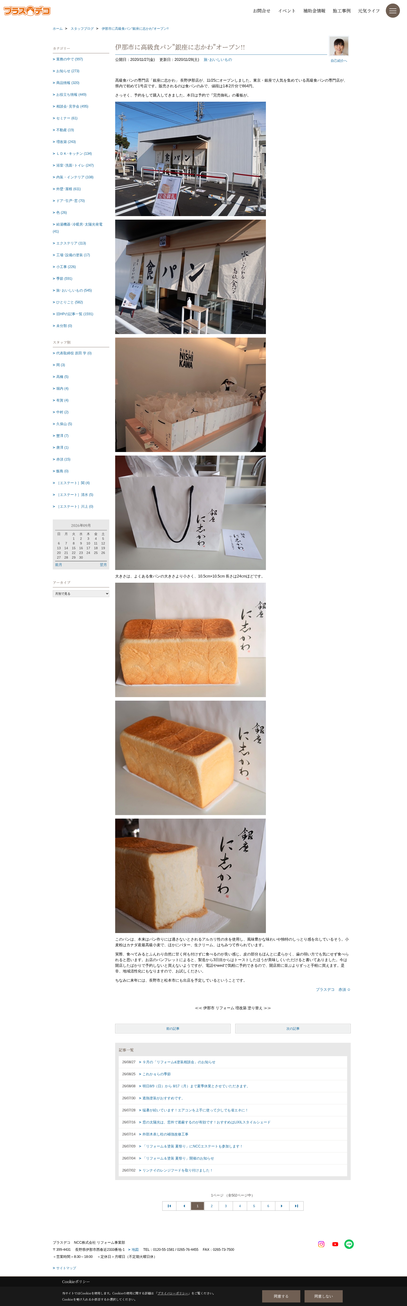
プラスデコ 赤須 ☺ (333, 990)
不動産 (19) (65, 130)
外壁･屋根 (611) (68, 189)
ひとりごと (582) (69, 302)
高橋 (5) (62, 377)
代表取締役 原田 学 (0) (74, 353)
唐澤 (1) (62, 447)
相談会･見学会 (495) (72, 106)
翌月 (103, 565)
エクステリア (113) (71, 243)
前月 (58, 565)
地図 (135, 1249)
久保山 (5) (64, 424)
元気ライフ (369, 10)
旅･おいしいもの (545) (74, 290)
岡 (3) (60, 365)
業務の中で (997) (69, 59)
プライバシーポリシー (173, 1293)
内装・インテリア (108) (75, 177)
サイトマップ (66, 1268)
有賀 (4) (62, 400)
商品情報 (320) (67, 83)
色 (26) (61, 212)
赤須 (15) (63, 459)
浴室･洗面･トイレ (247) (75, 165)
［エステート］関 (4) (73, 483)
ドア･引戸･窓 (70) (70, 201)
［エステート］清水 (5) (74, 495)
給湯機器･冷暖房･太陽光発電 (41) (77, 227)
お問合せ (262, 10)
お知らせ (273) (67, 71)
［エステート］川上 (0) (74, 506)
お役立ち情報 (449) (71, 94)
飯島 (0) (62, 471)
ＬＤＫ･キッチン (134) (74, 153)
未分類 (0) (64, 326)
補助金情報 (314, 10)
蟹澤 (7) (62, 436)
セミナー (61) (66, 118)
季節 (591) (64, 278)
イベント (287, 10)
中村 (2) (62, 412)
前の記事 (172, 1028)
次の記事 (293, 1028)
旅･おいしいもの (218, 60)
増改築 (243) (66, 142)
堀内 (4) (62, 388)
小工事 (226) (66, 267)
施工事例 (342, 10)
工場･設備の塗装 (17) (73, 255)
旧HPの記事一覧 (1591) (74, 314)
